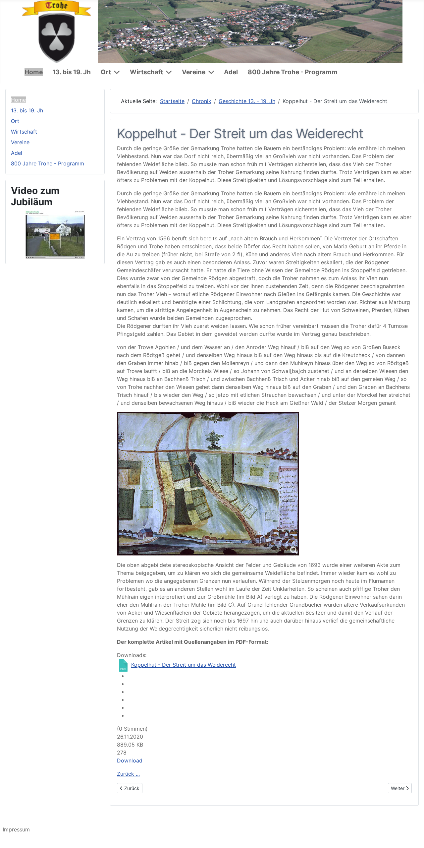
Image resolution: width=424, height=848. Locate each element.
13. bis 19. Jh (71, 72)
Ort (106, 72)
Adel (231, 72)
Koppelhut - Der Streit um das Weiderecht (183, 665)
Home (34, 72)
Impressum (16, 829)
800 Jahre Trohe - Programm (293, 72)
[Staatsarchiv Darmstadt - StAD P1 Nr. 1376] (208, 484)
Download (129, 760)
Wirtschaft (146, 72)
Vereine (193, 72)
